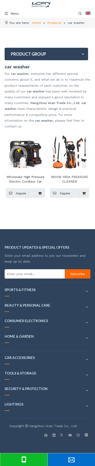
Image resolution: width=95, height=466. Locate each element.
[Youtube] (70, 435)
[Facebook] (46, 435)
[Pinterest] (86, 435)
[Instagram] (78, 435)
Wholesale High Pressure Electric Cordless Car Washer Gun (25, 179)
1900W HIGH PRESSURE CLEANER (69, 179)
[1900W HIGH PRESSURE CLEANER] (69, 152)
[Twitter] (62, 435)
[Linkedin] (54, 435)
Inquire (21, 193)
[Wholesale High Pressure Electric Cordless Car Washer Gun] (25, 152)
